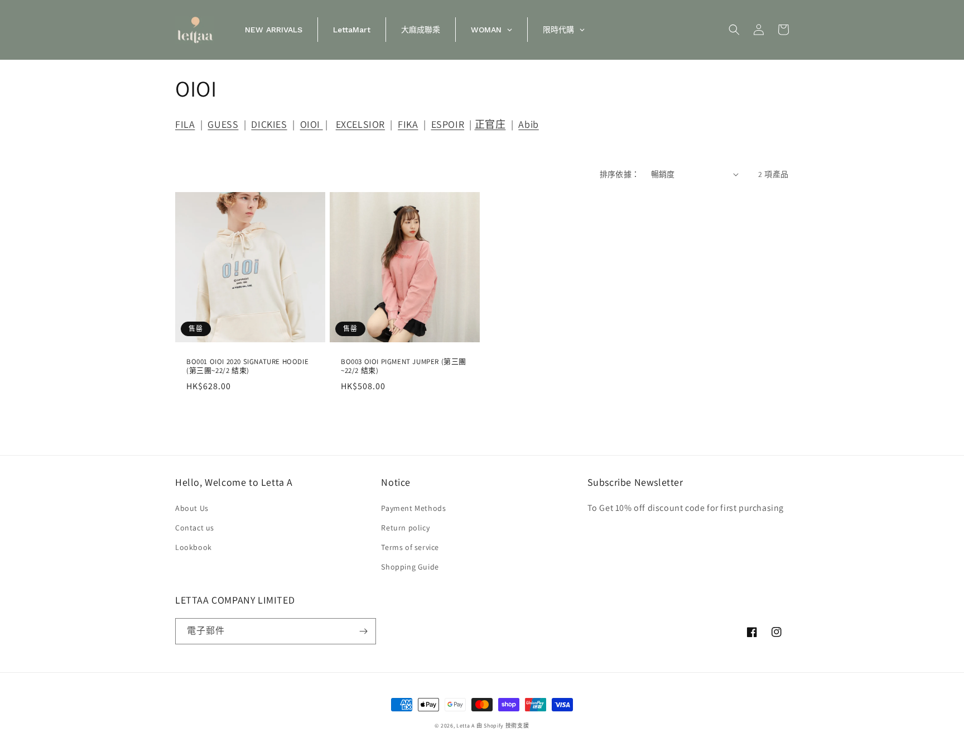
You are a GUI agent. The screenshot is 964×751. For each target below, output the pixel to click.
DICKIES (269, 124)
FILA (185, 124)
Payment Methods (413, 508)
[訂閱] (363, 631)
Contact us (194, 528)
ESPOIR (448, 124)
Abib (528, 124)
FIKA (408, 124)
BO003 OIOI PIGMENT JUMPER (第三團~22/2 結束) (403, 366)
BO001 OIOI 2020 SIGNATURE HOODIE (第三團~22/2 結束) (247, 366)
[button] (734, 29)
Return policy (405, 528)
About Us (192, 508)
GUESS (223, 124)
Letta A (465, 725)
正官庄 (490, 124)
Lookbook (193, 547)
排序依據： (620, 174)
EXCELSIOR (360, 124)
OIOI (311, 124)
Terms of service (410, 547)
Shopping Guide (409, 567)
